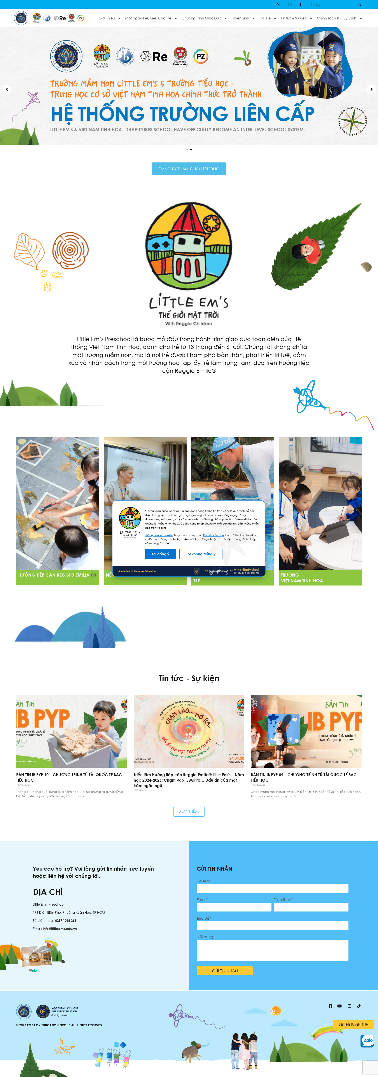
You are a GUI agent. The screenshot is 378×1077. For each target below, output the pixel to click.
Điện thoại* (284, 899)
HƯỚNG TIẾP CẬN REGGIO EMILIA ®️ (57, 574)
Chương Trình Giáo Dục (201, 18)
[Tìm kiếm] (359, 4)
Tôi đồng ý (160, 554)
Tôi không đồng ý (200, 554)
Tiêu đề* (204, 918)
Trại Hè (265, 18)
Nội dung (205, 936)
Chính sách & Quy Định (336, 18)
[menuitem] (278, 4)
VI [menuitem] (278, 4)
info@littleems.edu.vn (60, 929)
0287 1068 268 (65, 920)
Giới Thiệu (107, 18)
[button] (187, 149)
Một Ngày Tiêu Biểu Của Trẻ (148, 18)
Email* (202, 899)
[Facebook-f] (300, 4)
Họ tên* (203, 881)
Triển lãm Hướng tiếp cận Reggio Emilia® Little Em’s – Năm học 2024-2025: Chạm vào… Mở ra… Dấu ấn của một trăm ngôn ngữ (189, 780)
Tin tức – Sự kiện (294, 18)
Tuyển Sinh (240, 18)
